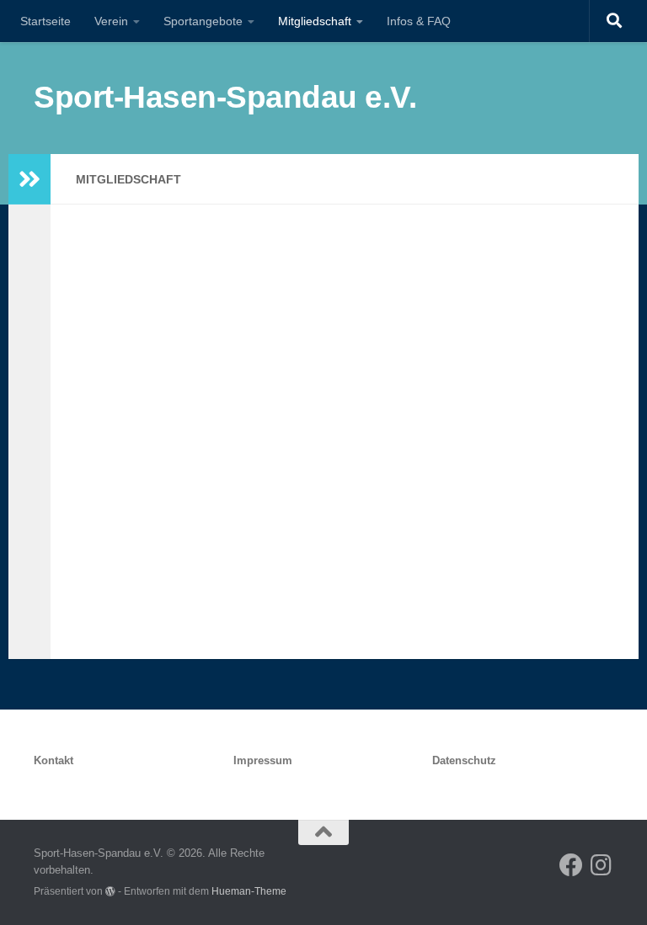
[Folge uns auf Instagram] (601, 865)
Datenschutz (464, 760)
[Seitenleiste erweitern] (29, 179)
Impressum (262, 760)
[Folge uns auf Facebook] (571, 865)
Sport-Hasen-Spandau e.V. (225, 97)
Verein (111, 21)
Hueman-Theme (248, 890)
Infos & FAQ (419, 21)
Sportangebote (203, 21)
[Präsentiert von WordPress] (110, 891)
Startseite (45, 21)
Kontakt (53, 760)
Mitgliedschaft (314, 21)
